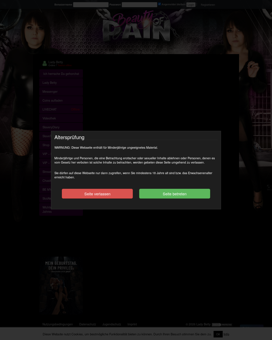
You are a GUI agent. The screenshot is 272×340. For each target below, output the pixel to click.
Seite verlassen (97, 193)
